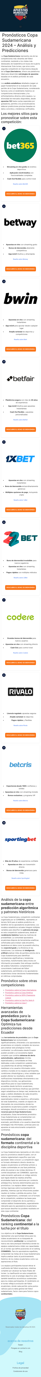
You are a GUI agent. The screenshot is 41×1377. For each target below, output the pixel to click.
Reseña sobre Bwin (20, 339)
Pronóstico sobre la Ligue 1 (16, 1003)
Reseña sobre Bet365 (20, 184)
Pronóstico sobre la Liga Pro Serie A (19, 1000)
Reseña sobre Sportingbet (21, 878)
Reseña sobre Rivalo (20, 725)
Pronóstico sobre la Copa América (19, 993)
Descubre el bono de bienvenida (20, 194)
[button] (20, 26)
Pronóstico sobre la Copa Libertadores (20, 990)
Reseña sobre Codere (20, 653)
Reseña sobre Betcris (20, 800)
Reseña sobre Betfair (20, 420)
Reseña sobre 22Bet (20, 578)
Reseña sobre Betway (20, 259)
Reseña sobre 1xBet (20, 500)
